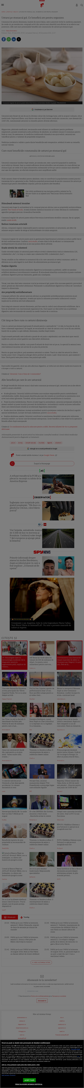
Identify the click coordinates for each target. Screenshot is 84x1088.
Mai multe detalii (75, 1049)
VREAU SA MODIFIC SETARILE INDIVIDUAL (28, 1084)
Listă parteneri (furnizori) (8, 1075)
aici (78, 1056)
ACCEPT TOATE (29, 1080)
